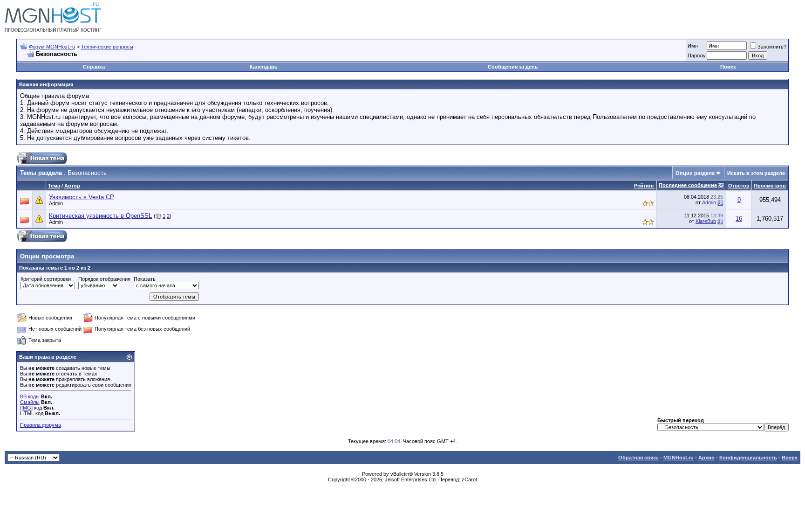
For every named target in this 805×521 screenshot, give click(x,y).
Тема (54, 185)
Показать (145, 279)
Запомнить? (771, 46)
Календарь (264, 66)
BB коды (30, 396)
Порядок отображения (104, 279)
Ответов (739, 185)
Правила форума (40, 425)
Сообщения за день (513, 66)
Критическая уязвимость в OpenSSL (100, 215)
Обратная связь (638, 457)
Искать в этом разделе (756, 173)
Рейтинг (644, 185)
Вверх (790, 457)
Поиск (728, 66)
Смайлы (30, 402)
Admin (56, 203)
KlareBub (706, 221)
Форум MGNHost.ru (52, 46)
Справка (94, 66)
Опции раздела (695, 173)
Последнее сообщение (688, 185)
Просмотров (770, 185)
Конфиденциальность (748, 457)
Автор (72, 185)
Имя (693, 46)
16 (739, 218)
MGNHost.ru (678, 457)
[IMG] (26, 407)
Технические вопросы (107, 46)
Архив (706, 457)
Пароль (696, 55)
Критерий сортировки (45, 279)
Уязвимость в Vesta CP (81, 197)
